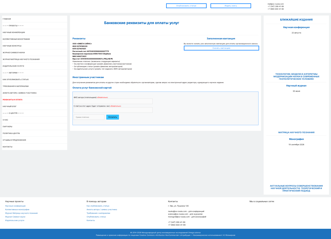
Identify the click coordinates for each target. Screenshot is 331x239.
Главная (7, 19)
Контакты (7, 147)
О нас (5, 120)
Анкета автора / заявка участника (19, 93)
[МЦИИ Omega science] (51, 6)
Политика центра (11, 133)
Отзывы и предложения (14, 140)
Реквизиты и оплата (12, 100)
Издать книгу (231, 6)
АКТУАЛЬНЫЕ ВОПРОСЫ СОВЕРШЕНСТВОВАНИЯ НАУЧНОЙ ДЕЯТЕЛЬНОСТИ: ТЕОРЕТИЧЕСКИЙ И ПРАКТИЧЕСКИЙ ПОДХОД (296, 188)
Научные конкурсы (12, 46)
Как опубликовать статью (16, 79)
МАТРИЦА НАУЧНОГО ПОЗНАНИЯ (296, 132)
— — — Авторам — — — (13, 73)
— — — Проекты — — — (13, 26)
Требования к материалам (16, 86)
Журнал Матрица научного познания (21, 59)
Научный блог (10, 106)
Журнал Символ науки (14, 53)
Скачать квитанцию (221, 48)
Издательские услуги (13, 66)
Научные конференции (14, 32)
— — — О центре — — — (13, 113)
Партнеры (7, 127)
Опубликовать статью (186, 6)
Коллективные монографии (16, 39)
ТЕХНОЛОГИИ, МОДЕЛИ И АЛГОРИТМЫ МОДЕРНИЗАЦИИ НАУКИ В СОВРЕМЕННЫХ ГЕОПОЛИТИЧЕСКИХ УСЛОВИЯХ (296, 76)
